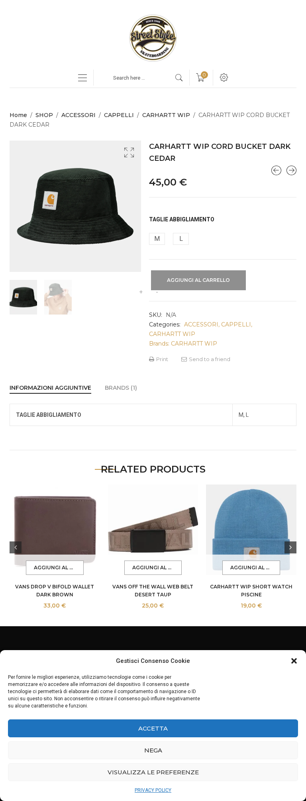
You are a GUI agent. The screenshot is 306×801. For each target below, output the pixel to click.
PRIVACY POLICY (153, 790)
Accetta (153, 728)
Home (18, 115)
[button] (294, 661)
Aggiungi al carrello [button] (59, 567)
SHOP (44, 115)
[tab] (50, 388)
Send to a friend (209, 359)
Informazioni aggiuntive (50, 387)
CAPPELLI (119, 115)
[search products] (179, 78)
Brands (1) (121, 387)
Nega (153, 750)
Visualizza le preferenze (153, 772)
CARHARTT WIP (166, 115)
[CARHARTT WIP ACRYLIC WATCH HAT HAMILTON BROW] (291, 170)
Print (161, 359)
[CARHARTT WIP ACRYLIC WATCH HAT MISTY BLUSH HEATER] (276, 170)
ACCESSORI (78, 115)
